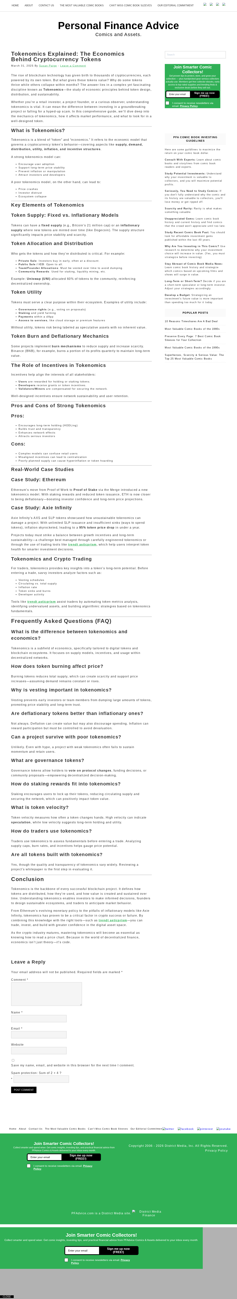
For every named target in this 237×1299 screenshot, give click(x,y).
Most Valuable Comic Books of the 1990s (192, 347)
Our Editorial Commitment (176, 5)
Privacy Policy (216, 1150)
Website (17, 1044)
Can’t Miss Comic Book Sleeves (130, 5)
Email (17, 1028)
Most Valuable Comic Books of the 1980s (192, 329)
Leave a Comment (73, 65)
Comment (19, 979)
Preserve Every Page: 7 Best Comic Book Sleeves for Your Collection (193, 338)
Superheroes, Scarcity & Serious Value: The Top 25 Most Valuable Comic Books (194, 357)
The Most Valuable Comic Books (82, 5)
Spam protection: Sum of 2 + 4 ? (36, 1072)
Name (17, 1012)
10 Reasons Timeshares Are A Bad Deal (191, 321)
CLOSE (7, 1296)
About (29, 5)
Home (15, 5)
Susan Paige (48, 65)
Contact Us (46, 5)
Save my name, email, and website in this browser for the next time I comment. (73, 1065)
